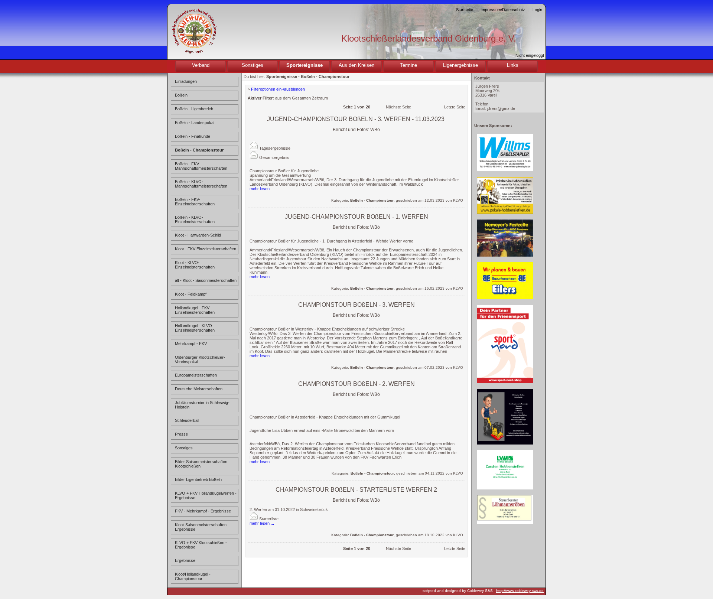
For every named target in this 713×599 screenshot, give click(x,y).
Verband (200, 65)
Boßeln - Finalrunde (192, 136)
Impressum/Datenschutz (503, 9)
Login (537, 9)
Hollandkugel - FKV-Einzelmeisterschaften (195, 310)
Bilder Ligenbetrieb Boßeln (198, 479)
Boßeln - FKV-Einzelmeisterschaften (195, 201)
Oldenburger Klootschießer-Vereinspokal (200, 359)
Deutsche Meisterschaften (198, 389)
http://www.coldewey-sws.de (520, 591)
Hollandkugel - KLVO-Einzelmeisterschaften (195, 327)
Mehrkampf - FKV (191, 343)
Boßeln (181, 95)
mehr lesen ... (262, 188)
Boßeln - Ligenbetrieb (194, 109)
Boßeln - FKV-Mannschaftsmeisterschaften (201, 166)
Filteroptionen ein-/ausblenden (278, 89)
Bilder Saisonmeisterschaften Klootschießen (201, 463)
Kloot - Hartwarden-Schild (198, 235)
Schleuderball (187, 420)
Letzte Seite (454, 107)
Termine (408, 65)
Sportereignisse (304, 65)
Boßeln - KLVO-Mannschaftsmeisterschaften (201, 183)
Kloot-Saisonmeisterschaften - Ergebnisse (202, 527)
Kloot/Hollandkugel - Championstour (193, 576)
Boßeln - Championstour (199, 150)
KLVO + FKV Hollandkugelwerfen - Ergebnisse (206, 495)
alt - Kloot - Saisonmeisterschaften (206, 280)
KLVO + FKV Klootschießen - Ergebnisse (201, 544)
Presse (181, 434)
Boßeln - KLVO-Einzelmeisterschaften (195, 219)
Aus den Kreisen (356, 65)
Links (512, 65)
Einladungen (186, 81)
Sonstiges (252, 65)
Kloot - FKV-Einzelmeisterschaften (205, 249)
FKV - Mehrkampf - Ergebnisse (203, 511)
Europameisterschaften (196, 375)
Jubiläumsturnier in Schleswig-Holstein (202, 404)
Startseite (464, 9)
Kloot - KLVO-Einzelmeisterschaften (195, 264)
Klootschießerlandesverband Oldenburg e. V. (428, 38)
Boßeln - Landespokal (194, 122)
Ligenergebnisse (460, 65)
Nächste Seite (398, 107)
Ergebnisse (185, 560)
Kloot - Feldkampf (190, 294)
